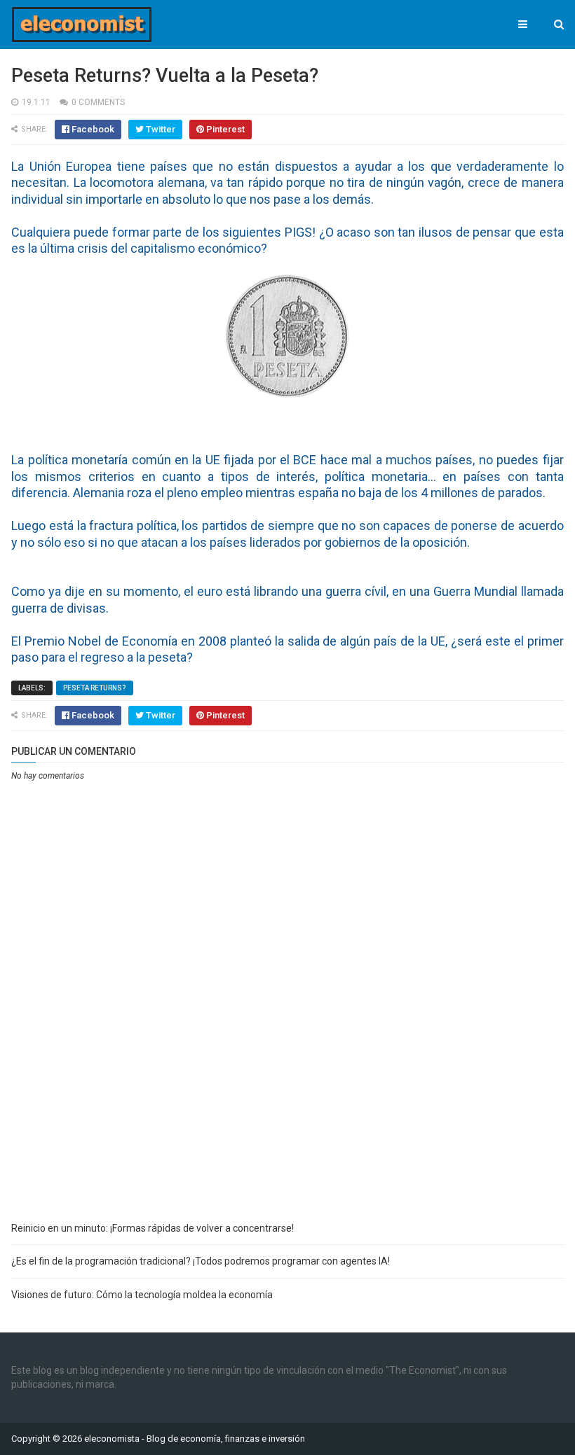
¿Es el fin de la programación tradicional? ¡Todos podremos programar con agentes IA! (200, 1261)
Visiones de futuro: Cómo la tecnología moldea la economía (142, 1294)
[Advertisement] (287, 1107)
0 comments (98, 102)
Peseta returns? (94, 688)
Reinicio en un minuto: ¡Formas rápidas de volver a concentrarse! (152, 1228)
